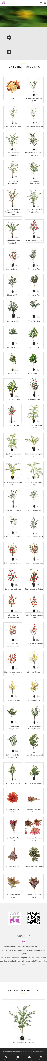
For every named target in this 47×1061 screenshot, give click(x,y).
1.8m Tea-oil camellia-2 (12, 537)
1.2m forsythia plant (34, 672)
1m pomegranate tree (13, 589)
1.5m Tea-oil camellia (13, 511)
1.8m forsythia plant (34, 700)
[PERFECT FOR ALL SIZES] (23, 16)
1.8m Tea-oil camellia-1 (34, 511)
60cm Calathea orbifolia (34, 866)
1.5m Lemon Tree (13, 373)
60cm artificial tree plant (34, 783)
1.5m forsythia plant (13, 700)
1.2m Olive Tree (34, 269)
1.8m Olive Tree (34, 295)
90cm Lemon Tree (34, 373)
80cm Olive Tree (13, 347)
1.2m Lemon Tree (34, 347)
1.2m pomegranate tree (13, 563)
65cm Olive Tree (34, 321)
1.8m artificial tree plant (12, 127)
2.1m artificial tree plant (34, 127)
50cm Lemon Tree (13, 399)
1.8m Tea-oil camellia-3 (34, 537)
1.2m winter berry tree (34, 241)
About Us (23, 936)
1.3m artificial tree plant (34, 755)
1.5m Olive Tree (13, 295)
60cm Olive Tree (13, 321)
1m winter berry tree (12, 269)
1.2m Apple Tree (34, 399)
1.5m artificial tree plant (12, 783)
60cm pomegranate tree (34, 589)
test (13, 98)
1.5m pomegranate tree (34, 563)
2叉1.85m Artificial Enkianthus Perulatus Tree (13, 212)
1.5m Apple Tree (13, 425)
